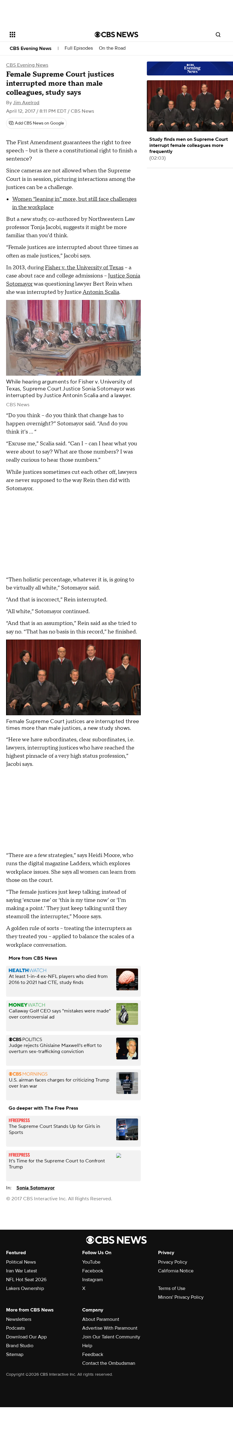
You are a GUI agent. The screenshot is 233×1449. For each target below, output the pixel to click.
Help (87, 1345)
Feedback (92, 1354)
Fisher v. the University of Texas (84, 267)
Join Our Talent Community (111, 1336)
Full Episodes (79, 48)
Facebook (92, 1270)
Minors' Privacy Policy (181, 1297)
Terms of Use (171, 1288)
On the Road (112, 48)
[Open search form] (218, 34)
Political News (21, 1262)
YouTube (91, 1262)
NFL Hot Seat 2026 (26, 1279)
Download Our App (26, 1336)
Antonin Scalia (101, 292)
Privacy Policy (172, 1262)
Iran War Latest (21, 1270)
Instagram (92, 1279)
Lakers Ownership (25, 1288)
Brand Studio (19, 1345)
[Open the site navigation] (45, 34)
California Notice (176, 1270)
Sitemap (14, 1354)
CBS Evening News (31, 48)
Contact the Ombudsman (108, 1363)
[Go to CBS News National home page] (116, 35)
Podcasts (15, 1328)
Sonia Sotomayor (35, 1188)
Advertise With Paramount (109, 1328)
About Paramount (100, 1319)
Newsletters (18, 1319)
